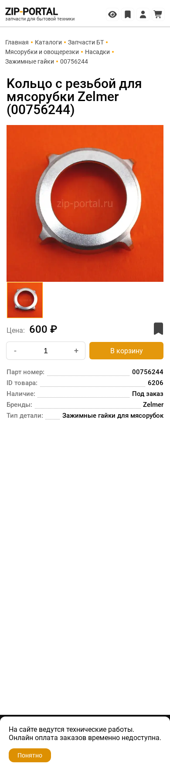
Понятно (29, 755)
